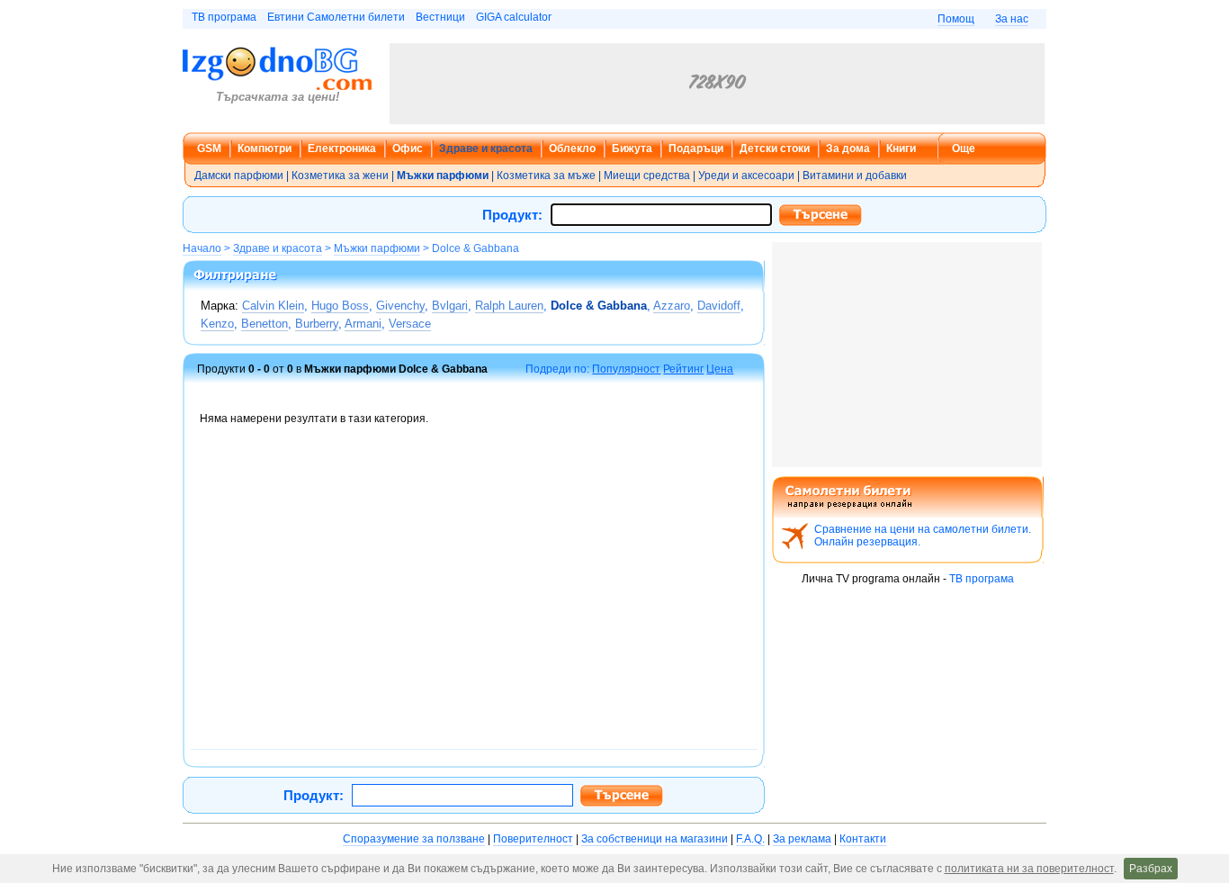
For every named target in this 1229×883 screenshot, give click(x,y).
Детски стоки (775, 148)
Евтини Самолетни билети (336, 17)
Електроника (342, 148)
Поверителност (533, 839)
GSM (209, 148)
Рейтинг (683, 369)
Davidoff (718, 305)
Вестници (440, 17)
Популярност (626, 369)
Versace (410, 323)
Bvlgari (450, 305)
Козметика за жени (340, 175)
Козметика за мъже (546, 175)
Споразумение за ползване (414, 839)
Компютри (265, 148)
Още (963, 148)
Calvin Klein (273, 305)
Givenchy (400, 305)
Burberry (316, 323)
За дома (848, 148)
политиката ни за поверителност (1029, 868)
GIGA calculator (514, 17)
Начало (202, 248)
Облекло (572, 148)
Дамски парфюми (238, 175)
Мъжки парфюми (377, 248)
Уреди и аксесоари (746, 175)
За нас (1011, 19)
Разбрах (1150, 868)
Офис (407, 148)
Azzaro (671, 305)
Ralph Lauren (509, 305)
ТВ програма (224, 17)
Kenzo (217, 323)
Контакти (862, 839)
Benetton (264, 323)
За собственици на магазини (654, 839)
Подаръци (695, 148)
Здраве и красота (486, 148)
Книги (901, 148)
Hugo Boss (340, 305)
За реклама (802, 839)
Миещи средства (647, 175)
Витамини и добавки (855, 175)
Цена (719, 369)
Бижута (632, 148)
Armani (363, 323)
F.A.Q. (750, 839)
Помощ (955, 19)
